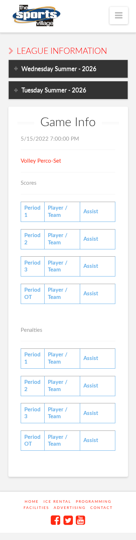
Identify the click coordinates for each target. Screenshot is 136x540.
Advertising (70, 508)
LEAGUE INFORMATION (62, 51)
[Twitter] (68, 520)
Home (32, 501)
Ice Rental (57, 501)
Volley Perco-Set (41, 161)
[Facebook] (55, 520)
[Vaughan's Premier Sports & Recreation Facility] (35, 15)
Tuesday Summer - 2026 (53, 90)
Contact (101, 508)
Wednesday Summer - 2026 (58, 69)
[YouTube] (80, 520)
